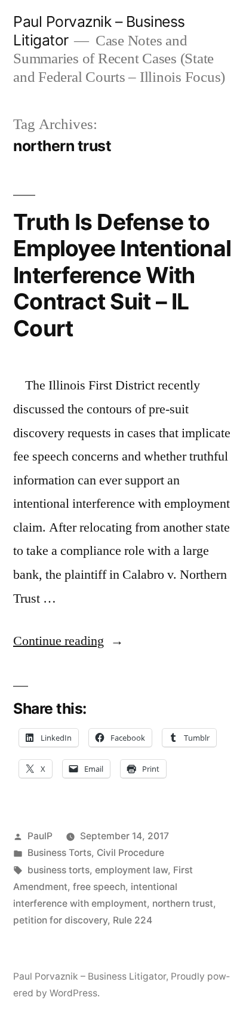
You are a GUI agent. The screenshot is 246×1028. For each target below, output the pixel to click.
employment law (131, 870)
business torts (58, 870)
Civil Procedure (130, 852)
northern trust (182, 903)
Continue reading (68, 641)
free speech (99, 886)
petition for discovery (60, 920)
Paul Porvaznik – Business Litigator (89, 976)
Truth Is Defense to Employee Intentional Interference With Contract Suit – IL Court (122, 275)
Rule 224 (132, 920)
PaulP (40, 836)
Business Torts (59, 852)
